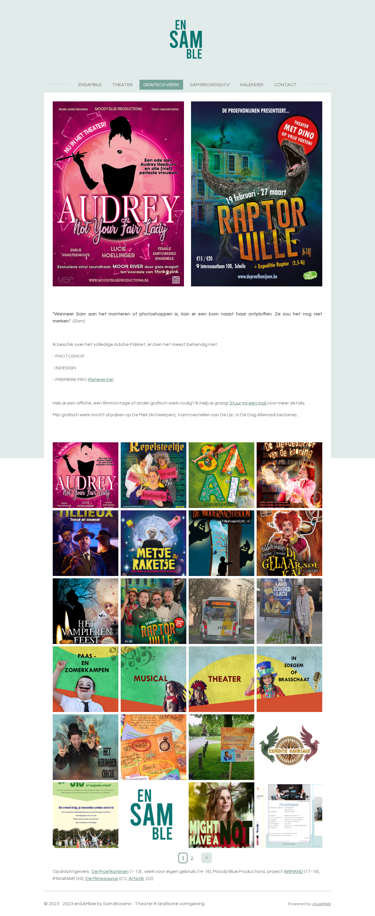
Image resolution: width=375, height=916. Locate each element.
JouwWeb (321, 904)
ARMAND (293, 871)
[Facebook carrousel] (86, 679)
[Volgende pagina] (206, 858)
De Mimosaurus (102, 878)
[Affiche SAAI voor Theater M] (221, 475)
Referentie (100, 379)
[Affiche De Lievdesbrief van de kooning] (289, 475)
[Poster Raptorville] (154, 611)
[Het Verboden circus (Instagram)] (86, 747)
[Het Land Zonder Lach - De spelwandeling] (221, 747)
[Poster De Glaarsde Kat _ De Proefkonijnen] (289, 543)
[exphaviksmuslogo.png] (289, 747)
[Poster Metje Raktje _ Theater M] (154, 543)
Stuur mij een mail (248, 403)
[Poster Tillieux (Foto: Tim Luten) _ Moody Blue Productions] (86, 543)
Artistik (137, 878)
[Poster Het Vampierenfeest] (86, 611)
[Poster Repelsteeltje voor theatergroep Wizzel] (154, 475)
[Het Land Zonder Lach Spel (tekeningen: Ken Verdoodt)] (154, 747)
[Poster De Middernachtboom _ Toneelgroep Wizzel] (221, 543)
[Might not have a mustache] (221, 815)
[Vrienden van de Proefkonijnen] (86, 815)
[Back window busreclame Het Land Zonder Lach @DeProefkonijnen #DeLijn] (221, 611)
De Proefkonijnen (110, 871)
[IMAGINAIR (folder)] (289, 815)
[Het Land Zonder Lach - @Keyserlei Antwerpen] (289, 611)
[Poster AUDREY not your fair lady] (86, 475)
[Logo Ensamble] (154, 815)
